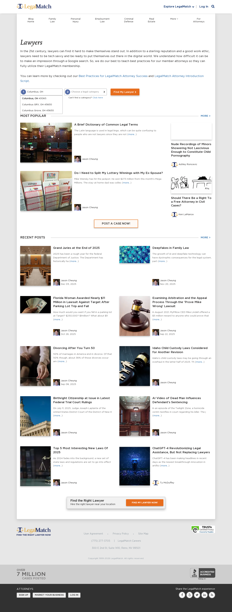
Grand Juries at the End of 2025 (76, 247)
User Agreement (93, 534)
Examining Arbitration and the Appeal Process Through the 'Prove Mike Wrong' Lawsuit (179, 302)
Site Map (143, 534)
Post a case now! (116, 223)
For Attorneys (198, 20)
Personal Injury (76, 20)
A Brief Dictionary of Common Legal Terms (106, 124)
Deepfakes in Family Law (170, 247)
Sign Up (23, 595)
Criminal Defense (128, 20)
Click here (98, 98)
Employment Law (102, 20)
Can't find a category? (85, 98)
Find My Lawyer (124, 92)
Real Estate (151, 20)
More (173, 19)
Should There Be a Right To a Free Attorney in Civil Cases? (191, 202)
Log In (203, 6)
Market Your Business (49, 595)
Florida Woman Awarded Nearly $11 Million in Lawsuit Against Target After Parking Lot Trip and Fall (81, 302)
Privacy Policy (121, 534)
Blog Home (31, 20)
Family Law (52, 20)
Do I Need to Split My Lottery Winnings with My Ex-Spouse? (118, 173)
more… (132, 134)
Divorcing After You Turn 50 (74, 348)
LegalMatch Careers (129, 541)
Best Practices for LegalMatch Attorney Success (113, 76)
